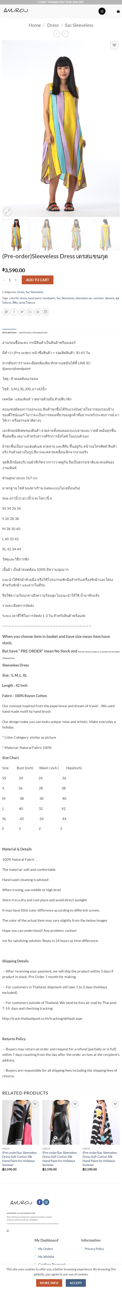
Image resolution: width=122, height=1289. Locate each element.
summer (99, 298)
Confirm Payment (52, 1264)
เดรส (22, 302)
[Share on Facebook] (14, 312)
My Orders (45, 1249)
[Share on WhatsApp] (6, 312)
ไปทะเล (30, 302)
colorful (14, 298)
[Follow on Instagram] (46, 1202)
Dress (53, 25)
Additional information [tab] (33, 333)
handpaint (49, 298)
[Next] (113, 128)
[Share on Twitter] (22, 312)
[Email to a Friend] (29, 312)
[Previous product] (65, 33)
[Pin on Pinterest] (37, 312)
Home (35, 25)
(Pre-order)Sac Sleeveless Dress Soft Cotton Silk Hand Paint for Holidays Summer (19, 1159)
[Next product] (56, 33)
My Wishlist (46, 1257)
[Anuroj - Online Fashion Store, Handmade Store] (49, 11)
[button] (101, 11)
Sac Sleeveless (79, 25)
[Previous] (8, 128)
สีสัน (15, 302)
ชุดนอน (109, 298)
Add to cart (37, 280)
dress (23, 298)
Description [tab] (9, 333)
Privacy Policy (94, 1249)
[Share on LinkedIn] (45, 312)
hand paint (34, 298)
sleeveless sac (84, 298)
